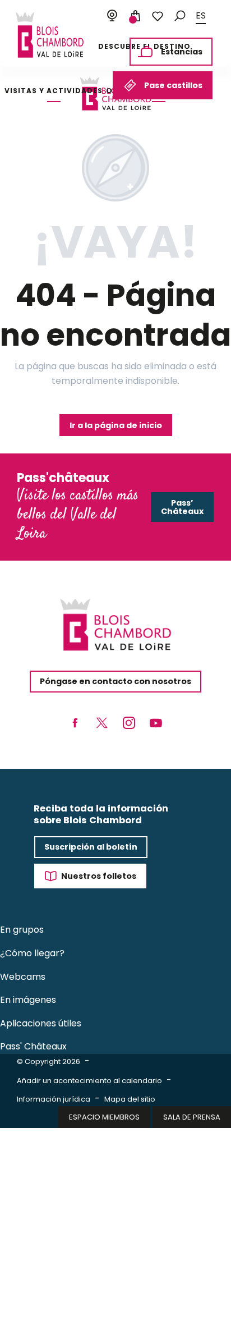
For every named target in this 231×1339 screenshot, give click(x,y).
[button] (180, 16)
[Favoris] (157, 16)
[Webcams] (112, 16)
